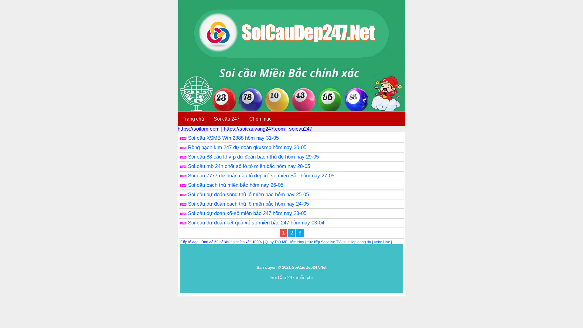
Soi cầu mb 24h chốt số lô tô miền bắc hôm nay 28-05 (249, 166)
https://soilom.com (199, 129)
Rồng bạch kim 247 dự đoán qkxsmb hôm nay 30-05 (247, 147)
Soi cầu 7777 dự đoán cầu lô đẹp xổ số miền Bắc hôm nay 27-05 (261, 176)
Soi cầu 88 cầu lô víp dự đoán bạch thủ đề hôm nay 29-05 (253, 157)
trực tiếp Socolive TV (324, 242)
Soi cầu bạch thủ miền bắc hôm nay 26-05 (235, 185)
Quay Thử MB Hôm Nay (284, 242)
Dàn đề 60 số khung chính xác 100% (231, 242)
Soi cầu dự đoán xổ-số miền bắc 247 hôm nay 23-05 (247, 213)
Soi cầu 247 (227, 118)
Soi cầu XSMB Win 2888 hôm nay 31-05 (233, 138)
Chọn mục (260, 118)
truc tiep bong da (357, 242)
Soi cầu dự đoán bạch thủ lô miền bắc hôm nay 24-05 (248, 204)
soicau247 (300, 129)
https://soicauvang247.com (254, 129)
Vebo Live (382, 242)
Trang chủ (193, 118)
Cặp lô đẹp (189, 242)
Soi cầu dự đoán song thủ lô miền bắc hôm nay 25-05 (248, 194)
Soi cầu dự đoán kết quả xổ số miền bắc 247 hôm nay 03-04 (256, 223)
